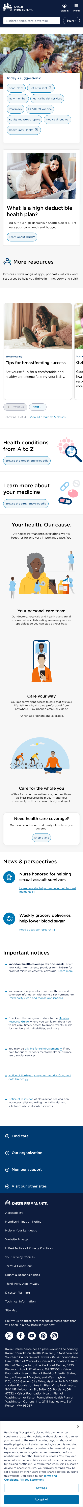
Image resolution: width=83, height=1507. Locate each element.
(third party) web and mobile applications (35, 997)
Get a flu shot (38, 88)
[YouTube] (32, 1336)
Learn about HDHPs (22, 236)
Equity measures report (24, 119)
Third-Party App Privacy (22, 1283)
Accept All (41, 1499)
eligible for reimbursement (42, 1048)
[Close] (78, 1426)
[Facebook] (21, 1336)
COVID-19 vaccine (40, 109)
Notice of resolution (20, 1099)
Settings (41, 1487)
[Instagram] (54, 1336)
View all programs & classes (47, 417)
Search (71, 20)
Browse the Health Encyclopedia (26, 460)
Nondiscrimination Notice (23, 1221)
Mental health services (47, 98)
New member (18, 98)
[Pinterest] (43, 1336)
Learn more (65, 970)
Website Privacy (16, 1239)
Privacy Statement (32, 1479)
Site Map (11, 1310)
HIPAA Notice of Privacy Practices (29, 1248)
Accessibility (14, 1212)
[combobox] (31, 20)
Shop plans (16, 88)
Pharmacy (15, 109)
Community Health (21, 130)
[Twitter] (9, 1336)
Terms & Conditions (18, 1266)
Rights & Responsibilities (22, 1274)
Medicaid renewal (57, 119)
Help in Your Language (21, 1230)
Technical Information (20, 1301)
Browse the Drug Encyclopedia (25, 503)
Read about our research (35, 929)
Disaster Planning (17, 1292)
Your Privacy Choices (20, 1257)
